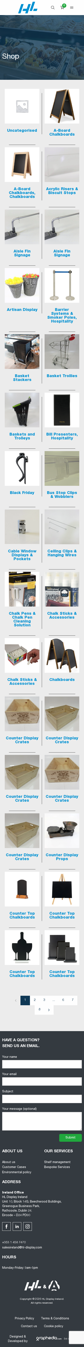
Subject (7, 1091)
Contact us (29, 1326)
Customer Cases (14, 1167)
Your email (9, 1074)
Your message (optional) (19, 1109)
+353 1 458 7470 (14, 1242)
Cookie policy (53, 1326)
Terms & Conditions (55, 1318)
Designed (16, 1336)
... (53, 1000)
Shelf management (57, 1162)
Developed (15, 1341)
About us (8, 1162)
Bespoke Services (57, 1167)
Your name (9, 1057)
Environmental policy (16, 1172)
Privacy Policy (24, 1318)
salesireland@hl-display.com (22, 1247)
